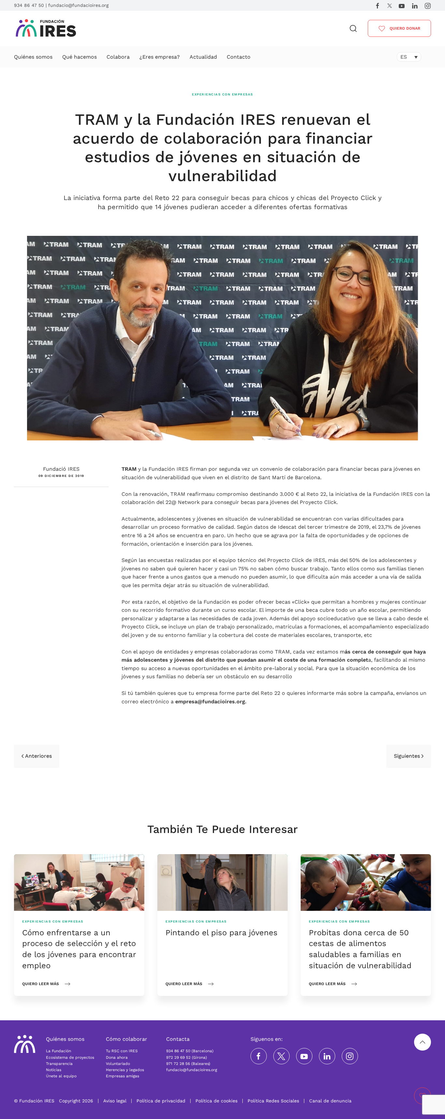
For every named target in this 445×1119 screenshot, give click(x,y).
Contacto (239, 57)
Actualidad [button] (203, 57)
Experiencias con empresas (222, 94)
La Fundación (58, 1051)
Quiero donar (404, 28)
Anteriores (38, 756)
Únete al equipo (61, 1076)
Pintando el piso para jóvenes (221, 932)
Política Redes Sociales (273, 1100)
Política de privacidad (160, 1100)
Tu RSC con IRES (122, 1051)
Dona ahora (117, 1057)
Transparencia (59, 1063)
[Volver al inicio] (46, 28)
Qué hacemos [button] (79, 57)
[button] (353, 28)
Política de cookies (216, 1100)
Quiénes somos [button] (33, 57)
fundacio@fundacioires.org (78, 5)
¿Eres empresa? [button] (159, 57)
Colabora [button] (118, 57)
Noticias (53, 1070)
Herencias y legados (125, 1070)
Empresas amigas (122, 1076)
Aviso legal (114, 1100)
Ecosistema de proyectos (70, 1057)
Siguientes (407, 756)
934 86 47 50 (29, 5)
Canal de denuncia (330, 1100)
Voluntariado (118, 1063)
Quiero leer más (40, 984)
